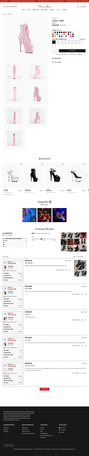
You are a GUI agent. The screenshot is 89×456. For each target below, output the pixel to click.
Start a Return (25, 429)
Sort (75, 256)
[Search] (78, 6)
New (29, 9)
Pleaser (6, 189)
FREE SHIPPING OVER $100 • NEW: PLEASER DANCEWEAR (19, 1)
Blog (41, 431)
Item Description (56, 58)
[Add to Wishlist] (21, 164)
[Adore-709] (55, 175)
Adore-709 (48, 190)
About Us (42, 427)
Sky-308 (6, 190)
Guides (42, 429)
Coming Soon (35, 9)
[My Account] (4, 7)
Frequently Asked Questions (28, 433)
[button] (59, 25)
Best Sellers (44, 9)
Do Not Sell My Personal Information (67, 449)
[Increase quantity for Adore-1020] (57, 50)
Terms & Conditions (38, 449)
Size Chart (5, 429)
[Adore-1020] (34, 175)
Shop (23, 9)
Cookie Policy (55, 449)
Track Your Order (25, 431)
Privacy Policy (47, 449)
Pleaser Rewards (44, 433)
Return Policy (25, 427)
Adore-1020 (28, 190)
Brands (52, 9)
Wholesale (42, 437)
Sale (58, 9)
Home (4, 14)
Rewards (64, 9)
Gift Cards (5, 431)
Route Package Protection (46, 435)
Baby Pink (53, 32)
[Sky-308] (13, 175)
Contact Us (6, 427)
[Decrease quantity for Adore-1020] (53, 50)
